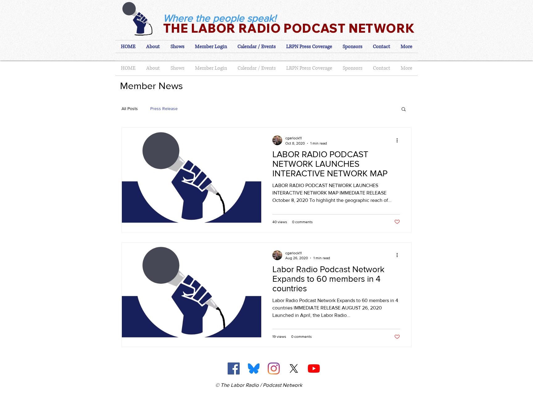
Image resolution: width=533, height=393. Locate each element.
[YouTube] (314, 368)
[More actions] (399, 140)
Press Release (164, 108)
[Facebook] (234, 368)
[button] (211, 46)
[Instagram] (274, 368)
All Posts (130, 108)
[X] (294, 368)
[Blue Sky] (254, 368)
